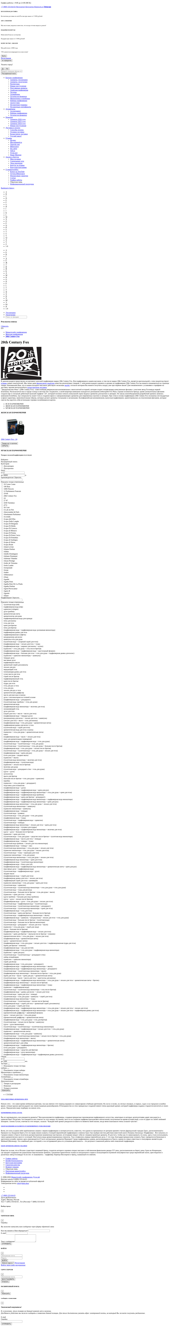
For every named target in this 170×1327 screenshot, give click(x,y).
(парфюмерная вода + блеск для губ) (18, 864)
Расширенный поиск (9, 73)
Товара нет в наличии (9, 443)
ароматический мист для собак (16, 1043)
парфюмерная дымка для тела (15, 632)
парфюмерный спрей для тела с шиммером (21, 881)
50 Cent (6, 507)
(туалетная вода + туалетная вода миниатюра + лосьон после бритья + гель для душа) (37, 1036)
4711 (5, 505)
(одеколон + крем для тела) (14, 834)
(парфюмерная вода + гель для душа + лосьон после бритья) (27, 748)
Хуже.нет (14, 153)
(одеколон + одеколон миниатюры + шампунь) (22, 656)
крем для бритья (10, 625)
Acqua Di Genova (10, 528)
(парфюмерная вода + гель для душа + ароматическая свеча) (27, 723)
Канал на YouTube (17, 172)
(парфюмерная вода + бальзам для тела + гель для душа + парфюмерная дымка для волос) (39, 653)
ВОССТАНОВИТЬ (8, 1279)
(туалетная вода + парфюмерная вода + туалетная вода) (25, 904)
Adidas (6, 552)
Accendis (7, 517)
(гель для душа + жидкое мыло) (16, 755)
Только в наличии (11, 1088)
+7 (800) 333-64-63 (17, 7)
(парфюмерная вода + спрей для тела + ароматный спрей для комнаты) (32, 1003)
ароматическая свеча (12, 614)
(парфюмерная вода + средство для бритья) (21, 1050)
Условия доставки (17, 132)
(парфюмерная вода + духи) (15, 788)
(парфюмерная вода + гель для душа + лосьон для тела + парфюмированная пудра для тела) (40, 943)
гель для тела (9, 623)
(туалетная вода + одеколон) (15, 885)
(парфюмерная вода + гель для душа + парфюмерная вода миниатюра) (31, 950)
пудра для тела (9, 683)
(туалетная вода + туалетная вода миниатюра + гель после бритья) (30, 990)
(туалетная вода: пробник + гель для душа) (20, 702)
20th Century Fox (10, 496)
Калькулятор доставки (19, 134)
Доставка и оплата (13, 128)
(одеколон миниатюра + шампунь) (17, 809)
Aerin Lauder (8, 565)
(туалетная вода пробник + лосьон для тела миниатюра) (26, 843)
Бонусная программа (18, 167)
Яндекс (13, 140)
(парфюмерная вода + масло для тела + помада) (22, 839)
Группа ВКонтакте (17, 174)
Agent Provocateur (10, 589)
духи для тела (9, 711)
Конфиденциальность (14, 1161)
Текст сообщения (7, 1241)
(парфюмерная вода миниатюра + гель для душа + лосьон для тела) (30, 804)
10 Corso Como (9, 484)
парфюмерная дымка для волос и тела (19, 725)
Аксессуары (15, 103)
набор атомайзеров (11, 957)
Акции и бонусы (12, 157)
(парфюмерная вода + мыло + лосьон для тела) (22, 737)
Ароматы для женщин (19, 80)
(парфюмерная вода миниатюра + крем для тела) (23, 860)
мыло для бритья (10, 776)
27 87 (6, 500)
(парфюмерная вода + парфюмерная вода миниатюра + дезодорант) (30, 969)
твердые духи (9, 658)
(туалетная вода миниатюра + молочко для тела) (23, 760)
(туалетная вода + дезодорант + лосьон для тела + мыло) (26, 925)
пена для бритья (10, 628)
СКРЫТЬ (5, 446)
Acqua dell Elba (9, 519)
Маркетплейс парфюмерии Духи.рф (25, 1177)
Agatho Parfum (9, 586)
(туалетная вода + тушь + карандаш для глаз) (21, 853)
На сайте (13, 149)
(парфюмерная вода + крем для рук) (18, 753)
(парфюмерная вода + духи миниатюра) (19, 1052)
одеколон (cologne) (11, 609)
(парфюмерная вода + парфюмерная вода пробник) (24, 795)
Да (3, 69)
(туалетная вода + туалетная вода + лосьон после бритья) (26, 1001)
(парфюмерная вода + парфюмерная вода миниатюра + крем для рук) (31, 802)
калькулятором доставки (37, 387)
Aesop (6, 570)
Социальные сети (17, 161)
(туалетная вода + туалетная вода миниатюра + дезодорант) (27, 906)
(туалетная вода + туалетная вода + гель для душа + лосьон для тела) (31, 751)
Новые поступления (18, 86)
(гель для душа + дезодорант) (15, 1048)
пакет (6, 734)
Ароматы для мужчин (18, 82)
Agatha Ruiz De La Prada (13, 584)
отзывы (4, 383)
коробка (7, 781)
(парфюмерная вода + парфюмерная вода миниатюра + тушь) (28, 985)
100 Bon (7, 487)
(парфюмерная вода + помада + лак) (18, 846)
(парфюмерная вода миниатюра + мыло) (20, 1038)
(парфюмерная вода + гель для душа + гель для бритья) (25, 1020)
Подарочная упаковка (18, 105)
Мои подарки (15, 159)
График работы (16, 180)
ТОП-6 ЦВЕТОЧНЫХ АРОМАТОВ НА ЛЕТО (14, 1099)
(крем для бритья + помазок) (15, 945)
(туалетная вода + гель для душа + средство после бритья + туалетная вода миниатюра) (38, 836)
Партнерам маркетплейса (16, 1171)
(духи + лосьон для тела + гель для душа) (20, 1015)
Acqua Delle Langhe (11, 521)
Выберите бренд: (7, 188)
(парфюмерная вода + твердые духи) (18, 716)
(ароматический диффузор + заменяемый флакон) (23, 1013)
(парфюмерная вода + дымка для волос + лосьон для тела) (26, 992)
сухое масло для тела (12, 674)
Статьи (13, 178)
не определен (6, 60)
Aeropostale (8, 568)
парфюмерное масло (12, 663)
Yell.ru (12, 151)
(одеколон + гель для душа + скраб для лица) (21, 927)
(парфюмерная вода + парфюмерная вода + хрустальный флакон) (29, 651)
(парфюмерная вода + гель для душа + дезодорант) (23, 964)
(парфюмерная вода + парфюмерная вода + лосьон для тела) (27, 932)
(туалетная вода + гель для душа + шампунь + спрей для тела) (28, 997)
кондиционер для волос (13, 637)
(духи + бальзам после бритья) (16, 929)
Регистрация (6, 58)
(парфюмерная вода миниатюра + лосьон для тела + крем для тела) (30, 825)
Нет (7, 69)
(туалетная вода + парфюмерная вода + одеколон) (23, 820)
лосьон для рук (9, 667)
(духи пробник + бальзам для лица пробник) (21, 897)
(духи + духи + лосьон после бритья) (18, 899)
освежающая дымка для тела (15, 672)
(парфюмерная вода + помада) (15, 811)
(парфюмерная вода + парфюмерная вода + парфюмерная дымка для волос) (33, 1054)
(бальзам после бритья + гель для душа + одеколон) (24, 778)
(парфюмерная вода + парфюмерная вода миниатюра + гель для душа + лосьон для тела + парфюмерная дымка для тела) (51, 1010)
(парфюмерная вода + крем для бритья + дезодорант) (24, 797)
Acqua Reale (8, 545)
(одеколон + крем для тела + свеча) (17, 894)
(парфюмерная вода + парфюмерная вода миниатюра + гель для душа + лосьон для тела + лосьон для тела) (46, 1008)
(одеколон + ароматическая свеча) (17, 1031)
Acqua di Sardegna (11, 540)
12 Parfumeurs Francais (12, 491)
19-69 (6, 494)
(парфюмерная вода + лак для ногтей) (18, 948)
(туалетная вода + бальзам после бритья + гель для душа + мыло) (29, 892)
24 (5, 498)
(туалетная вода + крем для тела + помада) (20, 994)
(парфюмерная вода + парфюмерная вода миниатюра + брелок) (29, 1045)
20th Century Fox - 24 (9, 439)
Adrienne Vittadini (10, 558)
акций (67, 385)
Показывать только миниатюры (16, 1075)
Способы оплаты (17, 130)
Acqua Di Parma (10, 533)
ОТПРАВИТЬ (6, 1244)
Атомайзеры (15, 94)
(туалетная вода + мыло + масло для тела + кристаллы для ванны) (30, 978)
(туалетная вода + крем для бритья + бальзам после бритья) (27, 913)
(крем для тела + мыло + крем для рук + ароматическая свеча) (28, 976)
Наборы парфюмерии (18, 101)
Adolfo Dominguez (11, 554)
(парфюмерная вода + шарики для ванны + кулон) (23, 646)
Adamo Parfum (9, 549)
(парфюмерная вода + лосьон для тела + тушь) (22, 644)
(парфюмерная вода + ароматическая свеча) (21, 939)
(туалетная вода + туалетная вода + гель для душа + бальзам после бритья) (33, 746)
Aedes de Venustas (10, 563)
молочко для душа (11, 767)
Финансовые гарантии (19, 176)
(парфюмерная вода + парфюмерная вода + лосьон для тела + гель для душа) (34, 1029)
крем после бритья (11, 681)
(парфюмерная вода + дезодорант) (17, 700)
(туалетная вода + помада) (14, 823)
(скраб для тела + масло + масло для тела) (20, 714)
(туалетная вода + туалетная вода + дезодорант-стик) (24, 955)
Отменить (5, 1282)
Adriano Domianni (10, 556)
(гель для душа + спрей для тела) (16, 1006)
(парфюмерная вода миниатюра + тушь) (19, 999)
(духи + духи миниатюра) (14, 1024)
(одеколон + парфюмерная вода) (16, 987)
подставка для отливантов (14, 785)
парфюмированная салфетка (15, 635)
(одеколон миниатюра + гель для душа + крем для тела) (25, 883)
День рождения (16, 163)
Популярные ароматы (18, 88)
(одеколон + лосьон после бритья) (17, 765)
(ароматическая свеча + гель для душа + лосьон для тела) (26, 936)
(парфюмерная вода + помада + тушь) (18, 841)
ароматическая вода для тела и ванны (18, 730)
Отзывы (9, 138)
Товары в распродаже (12, 1083)
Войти (4, 56)
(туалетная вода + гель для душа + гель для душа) (23, 816)
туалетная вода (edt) (11, 605)
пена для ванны (10, 621)
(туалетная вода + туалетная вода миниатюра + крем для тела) (28, 908)
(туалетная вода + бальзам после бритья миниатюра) (24, 922)
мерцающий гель (10, 669)
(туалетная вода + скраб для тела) (17, 727)
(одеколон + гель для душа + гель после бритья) (22, 649)
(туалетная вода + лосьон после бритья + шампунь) (24, 1022)
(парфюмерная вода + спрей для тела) (18, 876)
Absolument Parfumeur (12, 514)
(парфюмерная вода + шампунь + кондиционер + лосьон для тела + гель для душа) (36, 918)
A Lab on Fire (9, 510)
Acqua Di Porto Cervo (12, 535)
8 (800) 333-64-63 (20, 1179)
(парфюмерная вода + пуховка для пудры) (20, 827)
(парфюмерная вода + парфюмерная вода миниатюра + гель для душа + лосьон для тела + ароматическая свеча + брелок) (51, 980)
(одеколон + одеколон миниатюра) (17, 959)
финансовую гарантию (46, 383)
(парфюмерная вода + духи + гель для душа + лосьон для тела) (28, 901)
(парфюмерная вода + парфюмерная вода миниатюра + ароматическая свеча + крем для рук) (40, 867)
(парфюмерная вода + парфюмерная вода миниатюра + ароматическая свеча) (34, 1041)
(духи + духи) (9, 772)
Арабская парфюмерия (19, 90)
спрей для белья (10, 962)
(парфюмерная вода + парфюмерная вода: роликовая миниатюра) (29, 630)
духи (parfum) (9, 611)
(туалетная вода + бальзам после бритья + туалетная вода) (26, 920)
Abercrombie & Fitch (11, 512)
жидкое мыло (9, 874)
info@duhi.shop (23, 1183)
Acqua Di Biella (9, 526)
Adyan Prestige (9, 561)
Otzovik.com (15, 144)
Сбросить (4, 326)
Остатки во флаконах (18, 96)
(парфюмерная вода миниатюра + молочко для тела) (24, 707)
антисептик (8, 774)
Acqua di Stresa (9, 542)
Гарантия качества (13, 1165)
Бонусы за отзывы (17, 165)
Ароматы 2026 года (18, 119)
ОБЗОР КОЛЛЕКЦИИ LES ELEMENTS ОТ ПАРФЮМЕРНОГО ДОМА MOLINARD (25, 1126)
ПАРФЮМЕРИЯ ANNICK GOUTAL (11, 1112)
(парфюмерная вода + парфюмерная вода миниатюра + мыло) (28, 966)
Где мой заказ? (16, 136)
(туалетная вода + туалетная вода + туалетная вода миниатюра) (29, 1027)
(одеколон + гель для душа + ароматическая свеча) (23, 732)
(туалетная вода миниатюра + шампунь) (19, 806)
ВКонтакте (14, 147)
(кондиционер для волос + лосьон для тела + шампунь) (25, 718)
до (2, 475)
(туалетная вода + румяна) (14, 813)
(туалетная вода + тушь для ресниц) (18, 890)
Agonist (6, 593)
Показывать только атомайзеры (16, 1079)
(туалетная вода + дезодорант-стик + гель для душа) (24, 769)
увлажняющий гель (11, 709)
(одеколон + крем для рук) (14, 952)
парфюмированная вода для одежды (18, 618)
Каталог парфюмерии (14, 78)
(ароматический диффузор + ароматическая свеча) (23, 1017)
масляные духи (10, 660)
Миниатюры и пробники (20, 99)
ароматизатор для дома (13, 616)
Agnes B (7, 591)
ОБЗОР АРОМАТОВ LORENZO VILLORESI (14, 1146)
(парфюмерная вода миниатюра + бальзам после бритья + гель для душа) (32, 973)
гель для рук (8, 688)
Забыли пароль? (7, 1263)
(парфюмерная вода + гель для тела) (18, 911)
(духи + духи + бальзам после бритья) (18, 832)
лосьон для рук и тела (12, 690)
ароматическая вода (11, 704)
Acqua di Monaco (10, 531)
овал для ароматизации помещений (18, 739)
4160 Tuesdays (9, 503)
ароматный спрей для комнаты (16, 665)
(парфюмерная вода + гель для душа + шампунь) (23, 1034)
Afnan (6, 577)
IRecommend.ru (16, 142)
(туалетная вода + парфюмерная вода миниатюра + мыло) (26, 915)
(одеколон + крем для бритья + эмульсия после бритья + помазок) (29, 934)
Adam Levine (9, 547)
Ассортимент (15, 111)
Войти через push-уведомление (13, 1265)
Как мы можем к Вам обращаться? (14, 1231)
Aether (6, 572)
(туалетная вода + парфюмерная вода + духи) (21, 871)
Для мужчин (10, 315)
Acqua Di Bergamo (11, 524)
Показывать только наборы (14, 1070)
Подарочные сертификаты (20, 107)
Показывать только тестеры (14, 1066)
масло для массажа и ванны (14, 695)
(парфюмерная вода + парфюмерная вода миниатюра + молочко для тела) (33, 830)
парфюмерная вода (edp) (13, 607)
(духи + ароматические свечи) (15, 941)
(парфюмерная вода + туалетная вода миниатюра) (23, 862)
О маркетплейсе (12, 169)
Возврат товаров (12, 1167)
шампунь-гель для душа (13, 639)
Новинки (9, 117)
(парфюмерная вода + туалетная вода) (19, 762)
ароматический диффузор (14, 693)
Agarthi (6, 579)
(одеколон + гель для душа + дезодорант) (20, 783)
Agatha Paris (8, 582)
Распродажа (15, 84)
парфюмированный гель (13, 679)
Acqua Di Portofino (11, 538)
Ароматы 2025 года (18, 121)
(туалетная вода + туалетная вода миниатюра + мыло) (25, 971)
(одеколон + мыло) (11, 758)
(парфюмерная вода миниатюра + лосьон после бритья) (25, 983)
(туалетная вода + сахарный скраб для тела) (21, 642)
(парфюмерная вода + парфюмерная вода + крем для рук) (26, 790)
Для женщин (11, 313)
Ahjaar (6, 596)
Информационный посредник (22, 184)
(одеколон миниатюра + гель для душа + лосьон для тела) (26, 850)
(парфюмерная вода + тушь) (15, 818)
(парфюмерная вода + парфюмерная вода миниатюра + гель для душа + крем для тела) (38, 792)
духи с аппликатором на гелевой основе (20, 697)
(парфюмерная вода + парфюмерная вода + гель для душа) (27, 741)
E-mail (3, 1233)
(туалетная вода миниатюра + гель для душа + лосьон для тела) (28, 848)
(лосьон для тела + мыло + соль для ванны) (21, 720)
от (2, 473)
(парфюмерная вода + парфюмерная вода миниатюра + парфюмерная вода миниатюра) (38, 799)
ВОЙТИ (4, 1260)
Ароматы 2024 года (18, 124)
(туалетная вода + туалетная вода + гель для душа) (23, 744)
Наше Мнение (15, 155)
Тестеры (13, 92)
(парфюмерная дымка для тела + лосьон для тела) (23, 878)
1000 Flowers (9, 489)
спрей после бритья (11, 676)
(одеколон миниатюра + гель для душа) (19, 855)
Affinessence (8, 575)
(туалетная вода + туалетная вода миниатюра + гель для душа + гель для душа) (35, 887)
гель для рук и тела (11, 686)
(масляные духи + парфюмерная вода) (19, 869)
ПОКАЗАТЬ (6, 1090)
